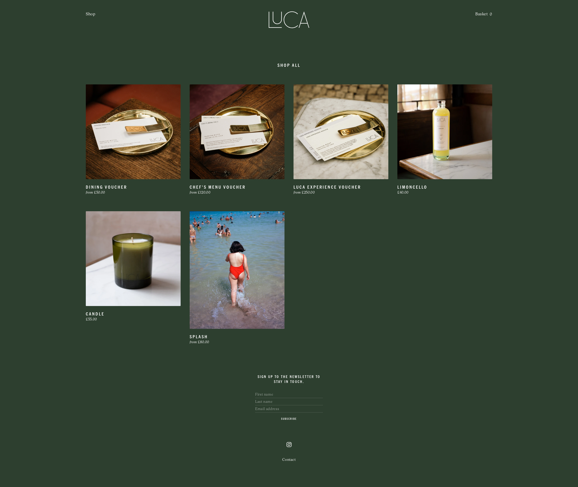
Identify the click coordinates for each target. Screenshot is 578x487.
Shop (90, 14)
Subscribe (289, 418)
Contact (289, 459)
